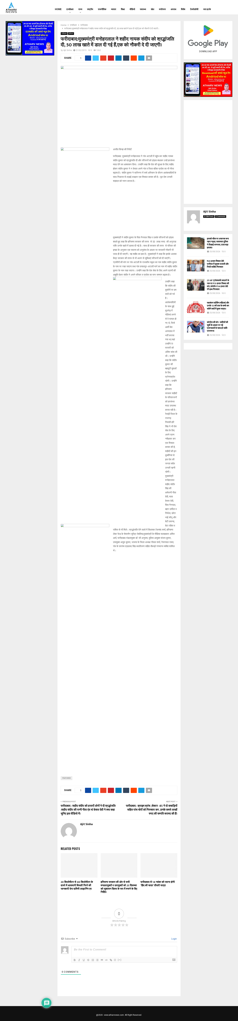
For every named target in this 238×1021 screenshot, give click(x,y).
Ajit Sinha (67, 50)
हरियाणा (71, 33)
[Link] (111, 960)
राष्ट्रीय (90, 9)
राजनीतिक (102, 9)
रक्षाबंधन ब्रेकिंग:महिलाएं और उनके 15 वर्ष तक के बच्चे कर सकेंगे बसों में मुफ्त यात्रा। (218, 305)
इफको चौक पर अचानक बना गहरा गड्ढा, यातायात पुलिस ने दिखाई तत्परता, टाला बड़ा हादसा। (218, 243)
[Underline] (83, 960)
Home (58, 9)
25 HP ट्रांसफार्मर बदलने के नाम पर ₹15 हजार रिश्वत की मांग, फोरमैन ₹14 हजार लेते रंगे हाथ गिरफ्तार (218, 284)
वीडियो (132, 9)
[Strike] (88, 960)
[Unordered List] (97, 960)
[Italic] (79, 960)
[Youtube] (229, 7)
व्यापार (113, 9)
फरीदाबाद (64, 33)
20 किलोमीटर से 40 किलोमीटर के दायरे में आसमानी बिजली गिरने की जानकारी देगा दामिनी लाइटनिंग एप (77, 885)
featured (66, 778)
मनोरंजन (162, 9)
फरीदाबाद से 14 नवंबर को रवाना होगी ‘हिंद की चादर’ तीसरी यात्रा (158, 884)
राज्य (80, 9)
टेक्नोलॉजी (194, 9)
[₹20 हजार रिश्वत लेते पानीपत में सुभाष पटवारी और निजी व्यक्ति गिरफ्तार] (195, 265)
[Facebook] (220, 7)
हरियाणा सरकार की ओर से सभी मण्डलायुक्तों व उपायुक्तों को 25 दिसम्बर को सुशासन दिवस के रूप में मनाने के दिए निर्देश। (119, 887)
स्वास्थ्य (143, 9)
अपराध (173, 9)
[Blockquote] (102, 960)
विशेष (183, 9)
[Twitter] (224, 7)
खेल (152, 9)
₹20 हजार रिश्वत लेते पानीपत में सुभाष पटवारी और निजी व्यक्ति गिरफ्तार (218, 264)
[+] (119, 960)
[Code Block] (106, 960)
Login (174, 938)
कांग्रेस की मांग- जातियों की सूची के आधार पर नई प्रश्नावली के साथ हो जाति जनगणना (217, 326)
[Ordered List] (93, 960)
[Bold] (74, 960)
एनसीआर (70, 9)
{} (115, 960)
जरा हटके (207, 9)
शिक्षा (123, 9)
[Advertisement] (119, 417)
